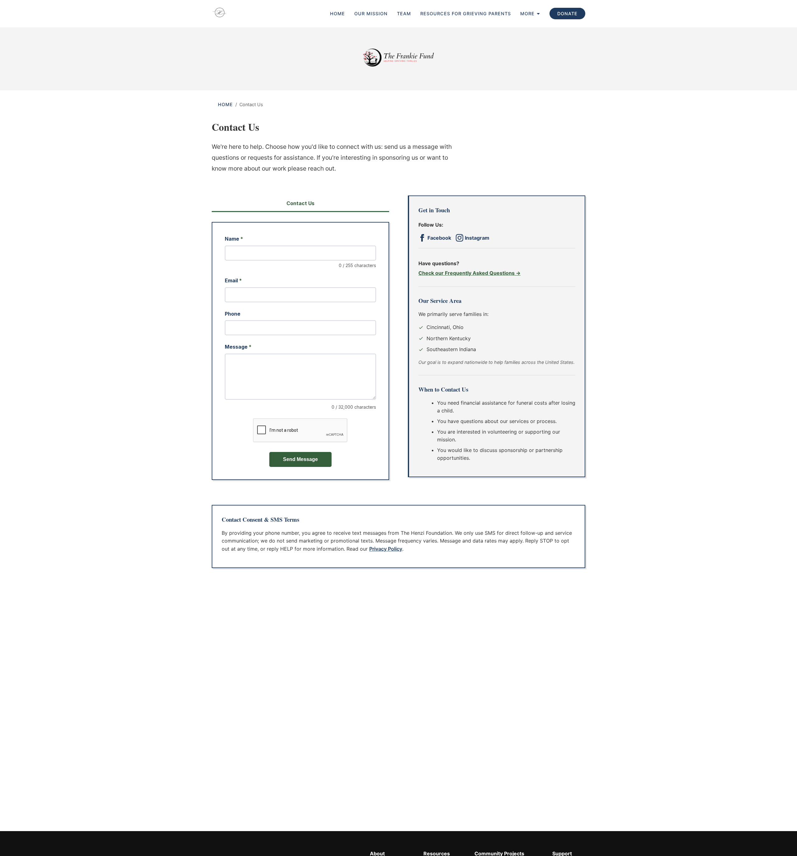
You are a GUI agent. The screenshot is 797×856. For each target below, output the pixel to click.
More (527, 13)
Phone (232, 314)
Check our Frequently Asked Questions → (469, 273)
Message (238, 347)
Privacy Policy (385, 549)
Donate (567, 13)
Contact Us (300, 203)
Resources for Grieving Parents (465, 13)
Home (337, 13)
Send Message (300, 459)
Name (234, 239)
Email (233, 280)
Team (404, 13)
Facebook (439, 238)
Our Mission (371, 13)
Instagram (477, 238)
